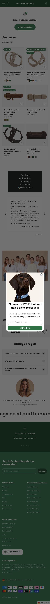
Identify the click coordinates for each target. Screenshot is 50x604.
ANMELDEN (25, 328)
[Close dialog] (41, 274)
